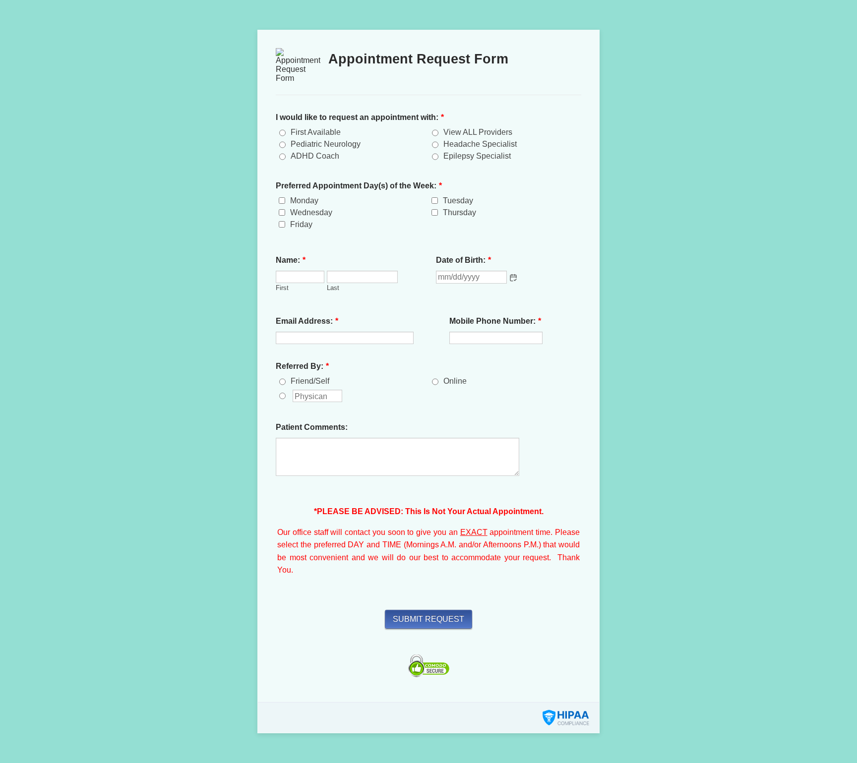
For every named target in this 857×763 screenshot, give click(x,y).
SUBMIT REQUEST (428, 619)
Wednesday (311, 212)
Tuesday (458, 200)
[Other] (292, 395)
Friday (301, 224)
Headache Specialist (480, 144)
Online (455, 381)
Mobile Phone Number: (495, 321)
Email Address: (307, 321)
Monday (304, 200)
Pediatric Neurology (326, 144)
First (282, 288)
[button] (513, 278)
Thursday (459, 212)
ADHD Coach (315, 156)
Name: (291, 260)
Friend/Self (310, 381)
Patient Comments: (312, 427)
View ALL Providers (477, 132)
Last (333, 288)
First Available (316, 132)
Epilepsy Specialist (477, 156)
